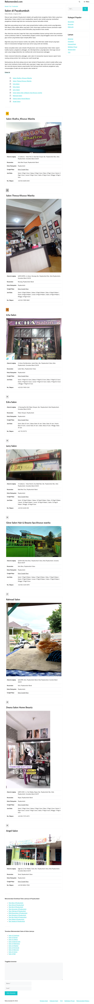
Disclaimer (71, 41)
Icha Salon (16, 84)
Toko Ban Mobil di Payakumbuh (18, 917)
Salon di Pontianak (14, 948)
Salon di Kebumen (14, 950)
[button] (79, 2)
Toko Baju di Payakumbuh (16, 903)
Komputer (70, 24)
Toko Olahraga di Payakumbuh (17, 911)
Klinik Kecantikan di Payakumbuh (18, 913)
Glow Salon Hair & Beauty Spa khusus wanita (27, 92)
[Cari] (85, 9)
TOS (69, 52)
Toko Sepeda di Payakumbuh (17, 921)
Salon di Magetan (13, 946)
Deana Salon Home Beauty (21, 98)
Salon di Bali (12, 954)
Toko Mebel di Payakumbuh (16, 919)
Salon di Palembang (14, 943)
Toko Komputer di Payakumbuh (17, 909)
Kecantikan (71, 21)
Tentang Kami (71, 49)
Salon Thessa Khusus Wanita (22, 81)
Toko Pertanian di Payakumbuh (17, 915)
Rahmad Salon (17, 95)
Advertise (70, 39)
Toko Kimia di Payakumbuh (16, 905)
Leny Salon (16, 90)
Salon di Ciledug (13, 939)
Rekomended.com (13, 2)
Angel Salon (16, 101)
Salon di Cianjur (13, 952)
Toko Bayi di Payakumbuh (16, 907)
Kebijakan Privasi (72, 47)
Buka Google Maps (23, 169)
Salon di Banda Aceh (14, 941)
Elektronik (70, 27)
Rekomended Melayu (82, 1001)
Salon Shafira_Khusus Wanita (22, 78)
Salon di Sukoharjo (14, 935)
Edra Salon (16, 87)
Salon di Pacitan (13, 937)
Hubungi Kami (72, 44)
